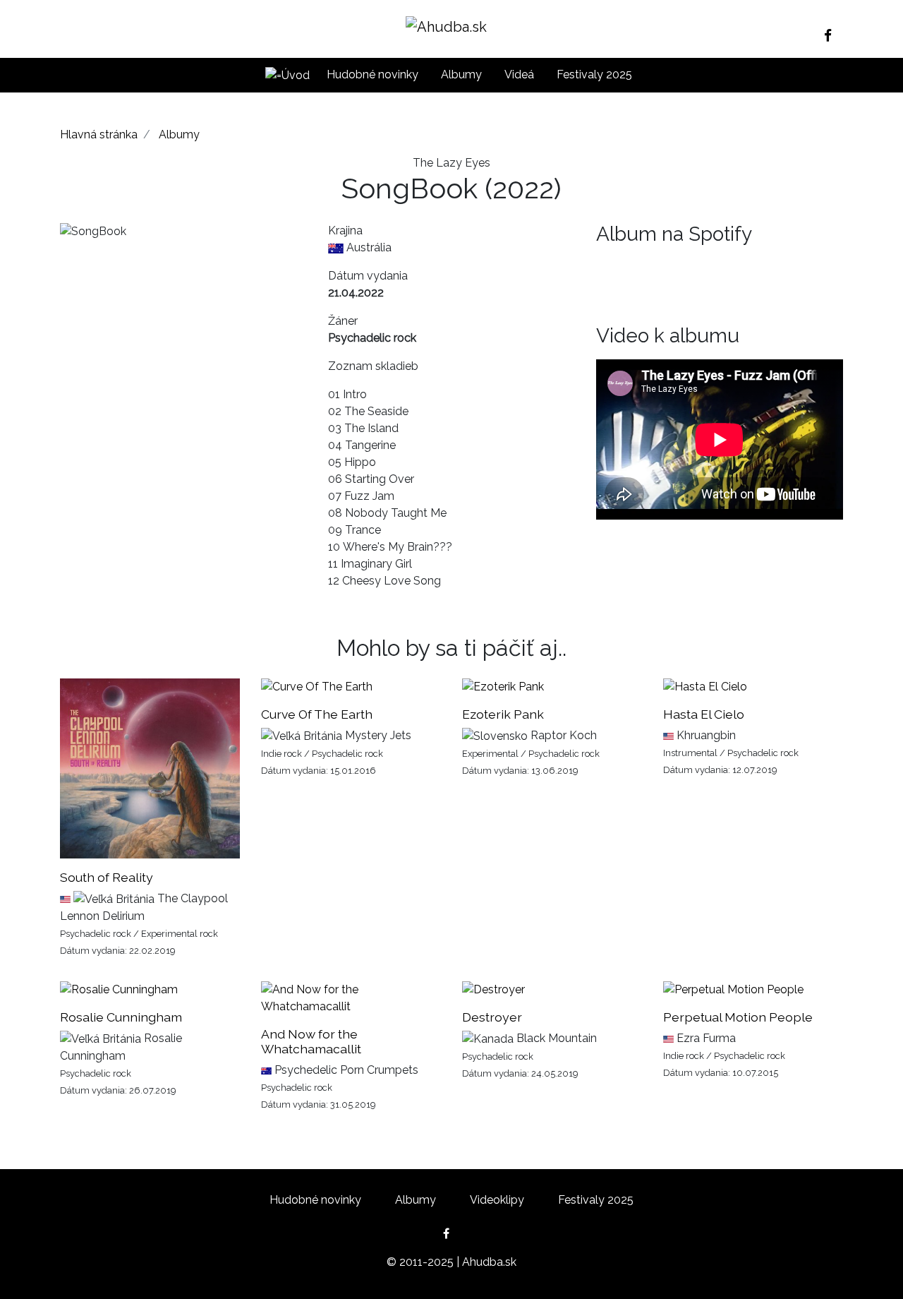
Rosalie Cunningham (121, 1017)
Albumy (461, 74)
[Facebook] (833, 35)
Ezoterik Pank (503, 714)
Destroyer (492, 1017)
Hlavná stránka (99, 134)
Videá (519, 74)
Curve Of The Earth (316, 714)
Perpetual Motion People (738, 1017)
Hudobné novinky (372, 74)
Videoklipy (497, 1200)
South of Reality (106, 877)
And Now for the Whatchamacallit (311, 1041)
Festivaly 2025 (594, 74)
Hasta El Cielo (703, 714)
